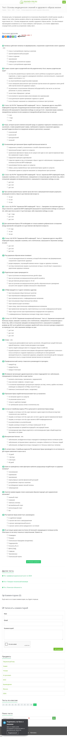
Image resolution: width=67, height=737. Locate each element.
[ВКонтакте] (3, 37)
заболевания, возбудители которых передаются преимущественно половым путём (35, 440)
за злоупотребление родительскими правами (23, 81)
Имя (5, 614)
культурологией (14, 137)
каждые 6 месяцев (15, 370)
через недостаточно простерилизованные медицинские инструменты (31, 312)
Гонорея (11, 538)
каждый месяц (13, 367)
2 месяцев (12, 460)
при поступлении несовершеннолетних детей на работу (27, 278)
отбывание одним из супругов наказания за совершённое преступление (32, 170)
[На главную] (28, 2)
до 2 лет (11, 185)
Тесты (9, 10)
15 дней (11, 454)
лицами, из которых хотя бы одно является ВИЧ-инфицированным (30, 419)
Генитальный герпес (15, 557)
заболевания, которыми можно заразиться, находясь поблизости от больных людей (36, 442)
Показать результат (34, 562)
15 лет (11, 202)
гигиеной (11, 140)
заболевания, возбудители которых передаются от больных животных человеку (34, 445)
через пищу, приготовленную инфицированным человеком (28, 306)
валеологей (12, 135)
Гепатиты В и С (14, 546)
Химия (5, 666)
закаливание (13, 59)
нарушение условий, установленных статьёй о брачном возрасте (30, 147)
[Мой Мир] (8, 37)
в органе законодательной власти (19, 523)
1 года (11, 118)
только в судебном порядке (17, 402)
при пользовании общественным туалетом (22, 293)
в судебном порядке (15, 518)
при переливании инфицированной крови (22, 296)
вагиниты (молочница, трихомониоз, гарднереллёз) (25, 379)
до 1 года (12, 214)
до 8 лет (11, 182)
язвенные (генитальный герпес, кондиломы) (23, 389)
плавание (12, 500)
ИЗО (4, 680)
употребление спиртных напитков (20, 482)
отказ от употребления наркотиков (20, 64)
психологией (13, 132)
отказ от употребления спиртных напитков (22, 51)
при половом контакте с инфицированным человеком (26, 298)
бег (10, 510)
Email (6, 620)
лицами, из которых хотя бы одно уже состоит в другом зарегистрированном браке (35, 417)
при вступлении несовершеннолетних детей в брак (25, 275)
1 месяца (12, 457)
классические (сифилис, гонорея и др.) (21, 382)
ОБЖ (13, 10)
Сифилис (12, 551)
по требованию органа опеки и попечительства (24, 405)
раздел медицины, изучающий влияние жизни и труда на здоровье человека (33, 263)
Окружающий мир (9, 662)
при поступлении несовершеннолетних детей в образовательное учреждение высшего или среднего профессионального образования (34, 284)
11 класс (18, 10)
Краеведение (7, 684)
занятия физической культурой (19, 54)
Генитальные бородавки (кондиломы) (21, 541)
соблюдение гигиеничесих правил (20, 62)
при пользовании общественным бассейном (23, 301)
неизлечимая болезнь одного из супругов (22, 165)
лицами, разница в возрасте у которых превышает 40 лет (27, 425)
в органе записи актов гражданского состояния (24, 526)
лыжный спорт (13, 497)
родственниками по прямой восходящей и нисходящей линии (29, 427)
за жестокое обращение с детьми (19, 93)
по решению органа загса (17, 399)
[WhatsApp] (13, 37)
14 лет (11, 200)
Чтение (5, 671)
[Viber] (10, 37)
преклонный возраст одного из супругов (22, 150)
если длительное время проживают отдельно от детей (26, 98)
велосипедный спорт (15, 508)
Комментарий (9, 628)
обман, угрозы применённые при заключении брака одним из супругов (31, 168)
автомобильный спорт (16, 505)
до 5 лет (11, 187)
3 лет (10, 115)
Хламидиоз (12, 535)
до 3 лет (11, 217)
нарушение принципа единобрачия (20, 158)
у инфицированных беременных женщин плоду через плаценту (29, 314)
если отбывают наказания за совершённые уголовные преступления (31, 101)
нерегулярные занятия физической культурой (23, 480)
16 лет (11, 197)
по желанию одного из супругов (19, 397)
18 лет (11, 234)
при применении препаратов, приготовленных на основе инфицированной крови (35, 309)
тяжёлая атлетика (14, 503)
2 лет (10, 120)
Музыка (5, 689)
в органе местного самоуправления (20, 520)
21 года (11, 229)
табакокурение (13, 488)
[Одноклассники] (6, 37)
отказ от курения (14, 56)
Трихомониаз (13, 554)
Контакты (33, 733)
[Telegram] (15, 37)
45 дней (11, 462)
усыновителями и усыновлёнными (20, 422)
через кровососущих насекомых (19, 304)
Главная (4, 10)
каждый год (12, 364)
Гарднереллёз (13, 543)
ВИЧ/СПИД (12, 549)
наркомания (12, 475)
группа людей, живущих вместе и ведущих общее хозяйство (28, 348)
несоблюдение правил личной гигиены (21, 485)
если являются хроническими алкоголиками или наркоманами (29, 96)
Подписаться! (12, 733)
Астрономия (7, 675)
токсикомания (13, 472)
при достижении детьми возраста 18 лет (22, 281)
